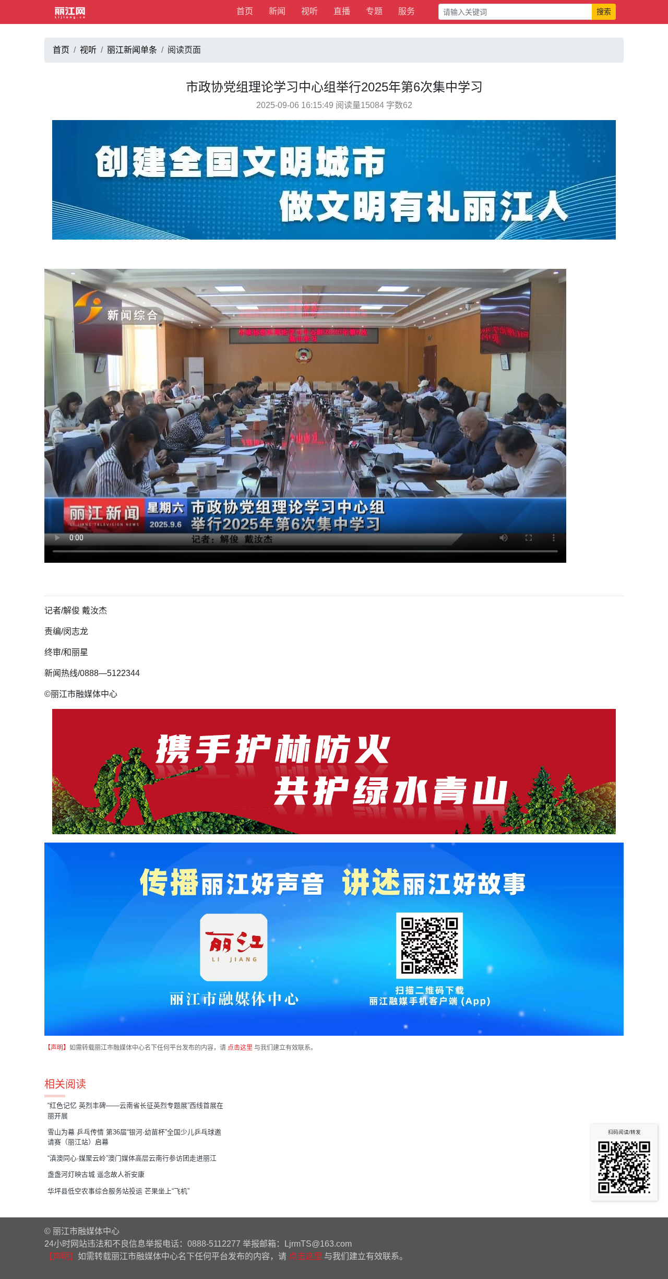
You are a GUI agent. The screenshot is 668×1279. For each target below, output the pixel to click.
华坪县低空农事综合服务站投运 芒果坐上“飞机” (118, 1191)
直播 (341, 11)
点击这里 (240, 1047)
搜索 (604, 11)
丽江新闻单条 (132, 49)
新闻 (277, 11)
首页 (244, 11)
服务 (406, 11)
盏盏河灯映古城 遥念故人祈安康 (96, 1174)
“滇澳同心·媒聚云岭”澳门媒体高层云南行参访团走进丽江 (132, 1158)
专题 (374, 11)
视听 (309, 11)
